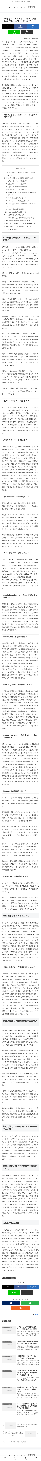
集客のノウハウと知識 (10, 1278)
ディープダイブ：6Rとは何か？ (17, 189)
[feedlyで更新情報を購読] (30, 1303)
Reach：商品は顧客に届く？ (16, 209)
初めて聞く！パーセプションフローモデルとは (20, 223)
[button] (27, 32)
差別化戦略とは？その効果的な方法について (20, 226)
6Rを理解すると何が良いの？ (15, 215)
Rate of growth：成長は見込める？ (18, 201)
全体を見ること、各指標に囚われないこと (20, 218)
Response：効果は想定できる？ (17, 212)
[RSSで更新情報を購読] (20, 1308)
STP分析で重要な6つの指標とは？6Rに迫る (19, 178)
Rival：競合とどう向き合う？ (16, 198)
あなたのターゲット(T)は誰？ (16, 184)
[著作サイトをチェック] (11, 1303)
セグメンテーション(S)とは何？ (17, 181)
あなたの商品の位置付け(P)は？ (17, 187)
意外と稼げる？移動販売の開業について (18, 221)
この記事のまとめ (11, 229)
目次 (17, 168)
